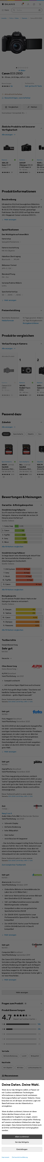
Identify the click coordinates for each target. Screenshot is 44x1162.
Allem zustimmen (22, 1137)
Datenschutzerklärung (20, 1157)
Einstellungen (21, 1149)
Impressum (5, 1157)
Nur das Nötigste (22, 1142)
